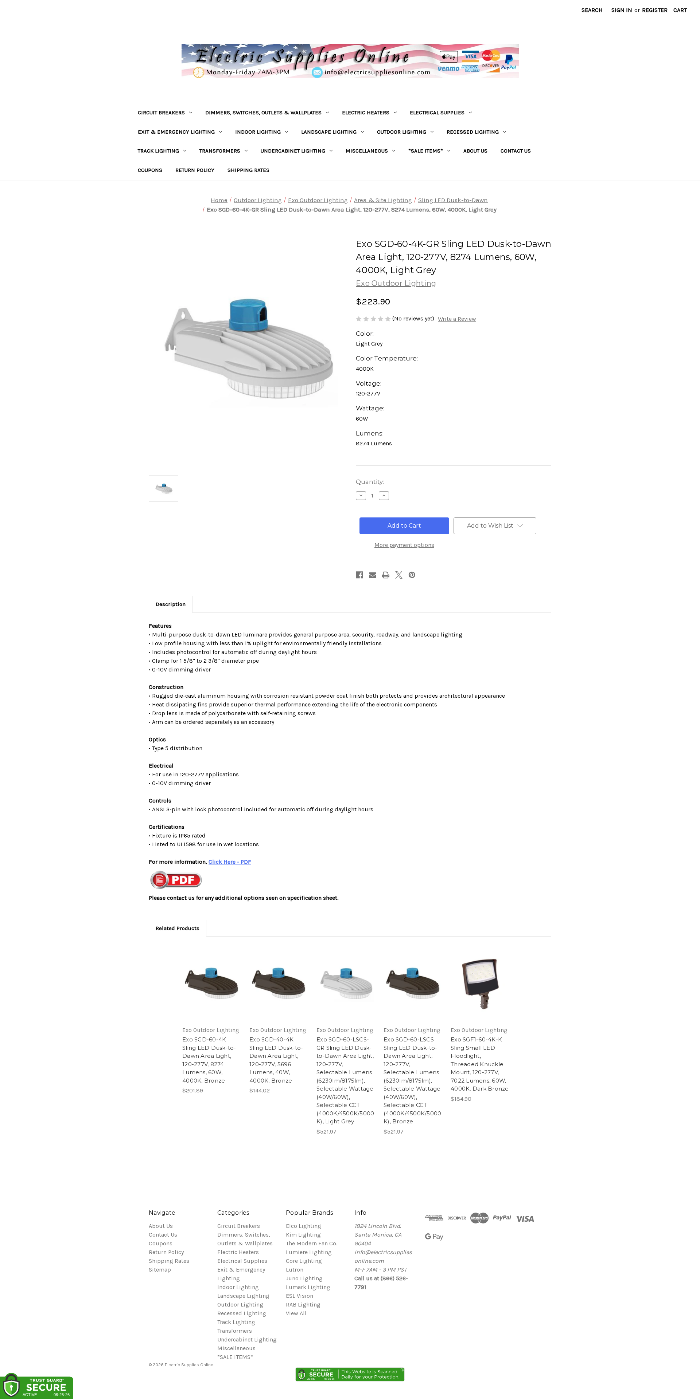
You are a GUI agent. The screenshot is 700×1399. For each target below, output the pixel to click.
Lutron (294, 1269)
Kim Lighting (303, 1234)
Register (655, 10)
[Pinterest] (412, 575)
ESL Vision (299, 1295)
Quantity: (370, 481)
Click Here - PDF (230, 861)
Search (592, 10)
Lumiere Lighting (309, 1252)
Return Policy (194, 170)
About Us (475, 150)
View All (296, 1313)
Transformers (219, 150)
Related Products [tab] (177, 928)
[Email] (372, 575)
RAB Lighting (303, 1304)
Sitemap (160, 1269)
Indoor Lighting (258, 132)
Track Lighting (158, 150)
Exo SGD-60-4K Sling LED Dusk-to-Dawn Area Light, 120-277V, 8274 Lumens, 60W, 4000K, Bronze (209, 1060)
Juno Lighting (304, 1278)
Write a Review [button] (457, 318)
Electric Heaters (365, 112)
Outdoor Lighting (401, 132)
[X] (398, 575)
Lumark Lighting (308, 1287)
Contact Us (516, 150)
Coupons (150, 170)
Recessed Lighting (473, 132)
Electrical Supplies (437, 112)
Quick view (211, 976)
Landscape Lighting (329, 132)
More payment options (404, 544)
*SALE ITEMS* (425, 150)
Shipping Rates (248, 170)
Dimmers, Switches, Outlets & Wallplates (263, 112)
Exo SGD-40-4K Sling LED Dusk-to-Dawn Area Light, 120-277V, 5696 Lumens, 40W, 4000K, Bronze (276, 1060)
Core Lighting (304, 1260)
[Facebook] (359, 575)
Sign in (621, 10)
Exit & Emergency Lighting (176, 132)
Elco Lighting (303, 1225)
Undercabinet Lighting (293, 150)
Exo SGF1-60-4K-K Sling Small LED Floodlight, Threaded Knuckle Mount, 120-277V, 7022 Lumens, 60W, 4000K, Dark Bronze (480, 1064)
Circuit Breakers (161, 112)
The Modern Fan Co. (311, 1243)
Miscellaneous (367, 150)
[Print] (385, 575)
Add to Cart (211, 990)
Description (171, 604)
